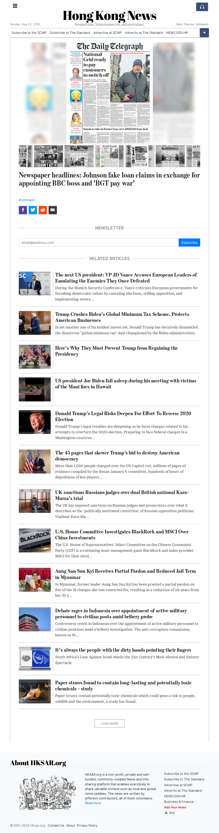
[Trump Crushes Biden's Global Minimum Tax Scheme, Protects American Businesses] (35, 322)
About (70, 825)
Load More (109, 723)
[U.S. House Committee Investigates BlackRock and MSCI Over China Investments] (35, 540)
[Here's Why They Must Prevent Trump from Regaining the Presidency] (35, 356)
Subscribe (189, 242)
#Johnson (27, 200)
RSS (171, 813)
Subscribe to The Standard (70, 33)
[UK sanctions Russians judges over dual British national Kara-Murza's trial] (35, 501)
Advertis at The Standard (144, 33)
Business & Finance (179, 802)
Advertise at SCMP (107, 33)
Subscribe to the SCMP (29, 33)
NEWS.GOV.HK (177, 33)
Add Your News (175, 807)
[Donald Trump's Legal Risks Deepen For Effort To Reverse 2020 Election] (35, 422)
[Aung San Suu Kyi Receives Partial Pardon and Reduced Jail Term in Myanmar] (35, 579)
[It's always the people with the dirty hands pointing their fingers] (35, 658)
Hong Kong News (109, 15)
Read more (93, 803)
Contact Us (56, 825)
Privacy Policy (87, 825)
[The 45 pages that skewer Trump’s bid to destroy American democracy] (35, 461)
